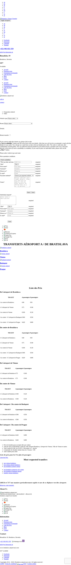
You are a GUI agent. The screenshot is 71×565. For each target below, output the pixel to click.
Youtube (6, 45)
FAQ (5, 78)
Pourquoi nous (8, 71)
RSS (24, 564)
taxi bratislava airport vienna (12, 466)
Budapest (3, 263)
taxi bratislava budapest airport (12, 471)
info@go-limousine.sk (6, 544)
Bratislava (4, 251)
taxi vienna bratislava (10, 463)
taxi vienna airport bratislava (12, 465)
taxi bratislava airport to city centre (14, 469)
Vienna (2, 257)
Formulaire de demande (10, 73)
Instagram (6, 42)
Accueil (6, 69)
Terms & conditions (11, 564)
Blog (5, 76)
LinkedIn (6, 43)
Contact (6, 79)
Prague (2, 269)
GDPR (2, 564)
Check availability (5, 160)
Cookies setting (31, 564)
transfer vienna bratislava (11, 473)
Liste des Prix (8, 74)
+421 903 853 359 (5, 541)
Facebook (6, 40)
